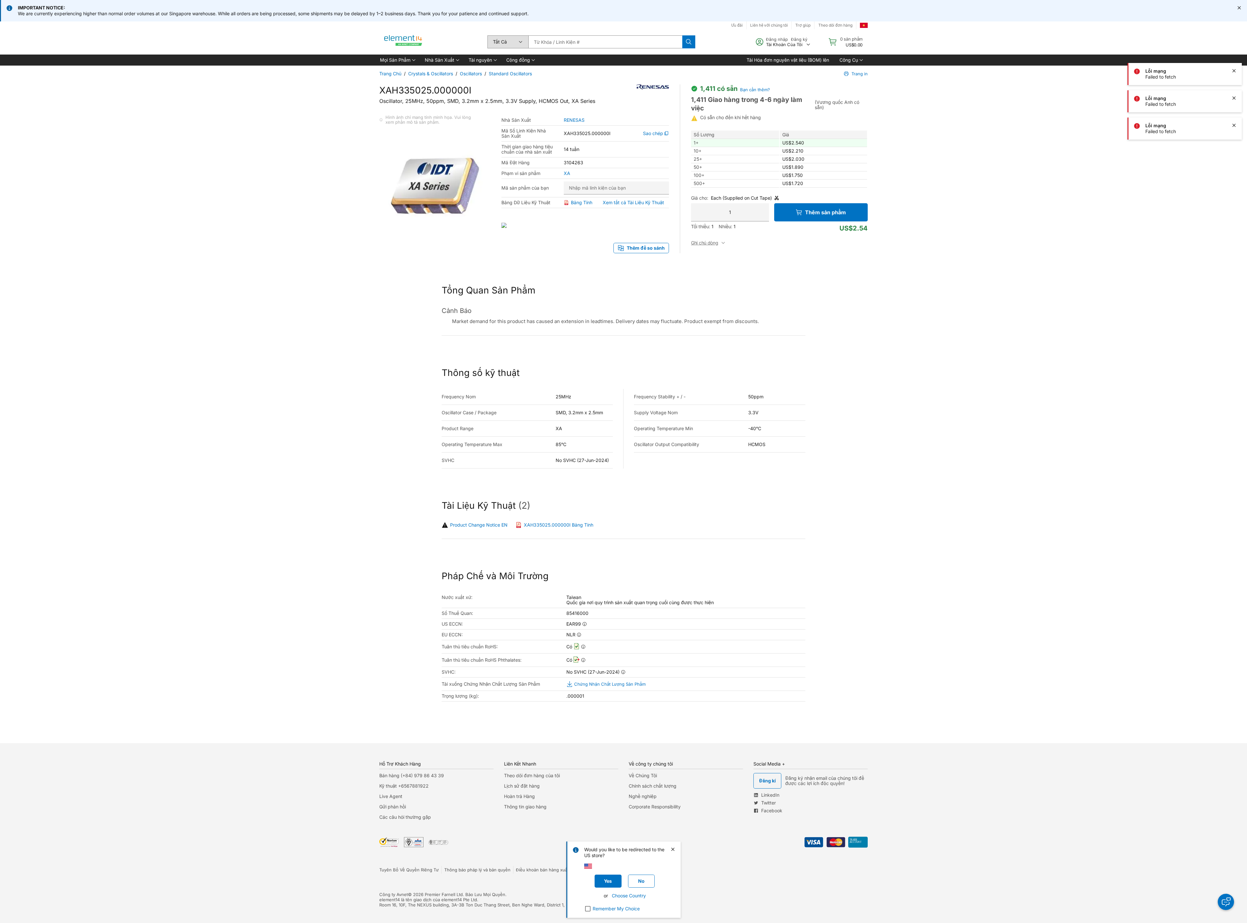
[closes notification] (1239, 8)
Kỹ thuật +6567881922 (404, 786)
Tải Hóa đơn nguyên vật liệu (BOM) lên (788, 60)
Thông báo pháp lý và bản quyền (477, 869)
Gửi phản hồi (392, 806)
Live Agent (390, 796)
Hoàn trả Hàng (519, 796)
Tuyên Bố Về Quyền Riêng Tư (409, 869)
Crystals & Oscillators (430, 73)
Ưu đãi (737, 25)
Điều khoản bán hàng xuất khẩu (548, 869)
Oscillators (471, 73)
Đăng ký (799, 39)
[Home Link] (403, 42)
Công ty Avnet (393, 894)
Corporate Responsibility (655, 806)
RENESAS (574, 120)
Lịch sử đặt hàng (522, 786)
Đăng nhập (777, 39)
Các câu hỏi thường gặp (405, 817)
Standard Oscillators (510, 73)
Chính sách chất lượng (652, 786)
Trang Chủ (390, 73)
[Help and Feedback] (1226, 902)
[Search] (688, 41)
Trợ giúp (803, 25)
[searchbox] (605, 41)
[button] (397, 60)
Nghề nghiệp (643, 796)
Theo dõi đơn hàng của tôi (532, 775)
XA (567, 173)
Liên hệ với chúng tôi (769, 25)
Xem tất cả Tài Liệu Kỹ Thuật (633, 202)
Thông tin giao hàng (525, 806)
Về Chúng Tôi (643, 775)
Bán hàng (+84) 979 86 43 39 (411, 775)
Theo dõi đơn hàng (835, 25)
